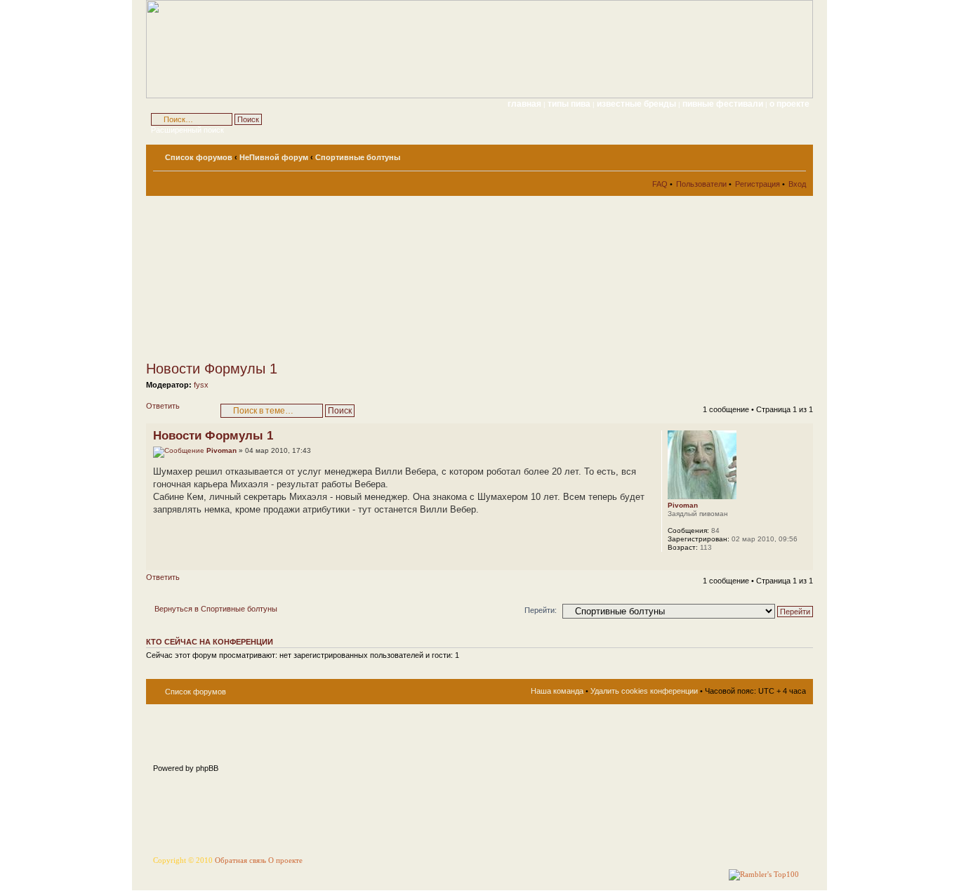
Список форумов (198, 157)
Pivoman (221, 450)
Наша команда (557, 691)
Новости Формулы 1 (211, 368)
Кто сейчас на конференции (209, 642)
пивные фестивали (723, 104)
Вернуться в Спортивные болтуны (215, 609)
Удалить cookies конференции (644, 691)
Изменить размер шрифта (796, 154)
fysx (201, 385)
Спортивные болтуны (357, 157)
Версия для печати (774, 154)
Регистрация (757, 184)
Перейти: (540, 610)
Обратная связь (240, 860)
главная (524, 104)
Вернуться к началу (802, 563)
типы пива (570, 104)
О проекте (285, 860)
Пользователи (701, 184)
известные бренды (637, 104)
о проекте (789, 104)
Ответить (163, 406)
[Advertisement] (272, 278)
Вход (797, 184)
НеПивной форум (273, 157)
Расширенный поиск (187, 130)
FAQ (660, 184)
